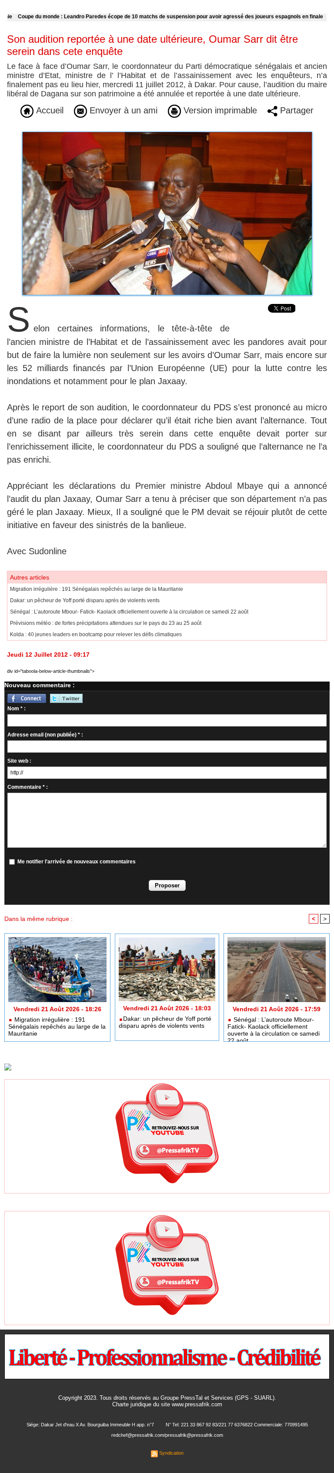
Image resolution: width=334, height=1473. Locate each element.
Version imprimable (219, 110)
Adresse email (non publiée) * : (45, 735)
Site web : (19, 761)
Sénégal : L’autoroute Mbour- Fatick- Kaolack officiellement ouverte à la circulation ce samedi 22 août (129, 612)
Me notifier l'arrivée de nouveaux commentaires (76, 862)
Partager (295, 110)
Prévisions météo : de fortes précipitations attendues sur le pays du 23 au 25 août (105, 623)
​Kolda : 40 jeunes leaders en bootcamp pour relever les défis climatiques (96, 634)
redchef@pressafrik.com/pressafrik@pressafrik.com (167, 1435)
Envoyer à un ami (122, 110)
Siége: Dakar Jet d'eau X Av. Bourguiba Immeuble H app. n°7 (90, 1424)
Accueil (48, 110)
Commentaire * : (27, 787)
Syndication (171, 1453)
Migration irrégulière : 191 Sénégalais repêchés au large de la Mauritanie (96, 589)
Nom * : (16, 709)
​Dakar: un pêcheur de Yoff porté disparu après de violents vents (85, 600)
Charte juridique (131, 1404)
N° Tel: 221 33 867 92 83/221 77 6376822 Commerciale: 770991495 (237, 1424)
